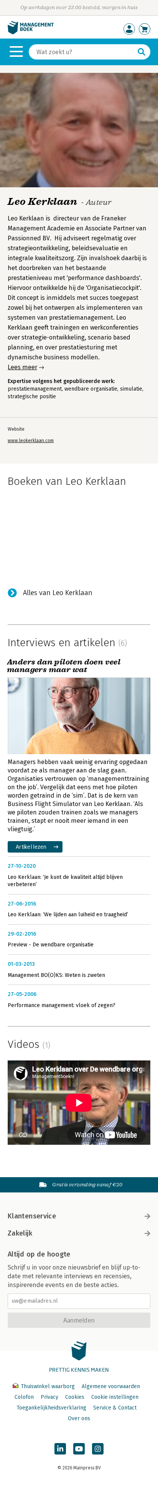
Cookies (74, 1397)
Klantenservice (32, 1216)
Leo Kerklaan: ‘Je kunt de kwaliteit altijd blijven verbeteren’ (65, 881)
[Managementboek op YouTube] (79, 1449)
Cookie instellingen (114, 1397)
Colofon (24, 1397)
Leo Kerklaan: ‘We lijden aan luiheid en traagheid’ (68, 914)
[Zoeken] (141, 52)
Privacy (49, 1397)
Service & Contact (115, 1408)
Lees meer (22, 367)
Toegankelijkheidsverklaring (51, 1408)
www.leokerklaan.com (31, 440)
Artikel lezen (31, 846)
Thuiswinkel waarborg (47, 1386)
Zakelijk (20, 1233)
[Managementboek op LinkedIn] (60, 1449)
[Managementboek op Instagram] (98, 1449)
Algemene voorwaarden (111, 1386)
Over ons (79, 1418)
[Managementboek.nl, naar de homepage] (31, 32)
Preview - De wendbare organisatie (51, 944)
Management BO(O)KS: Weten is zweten (56, 975)
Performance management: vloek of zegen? (61, 1005)
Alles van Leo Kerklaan (57, 593)
